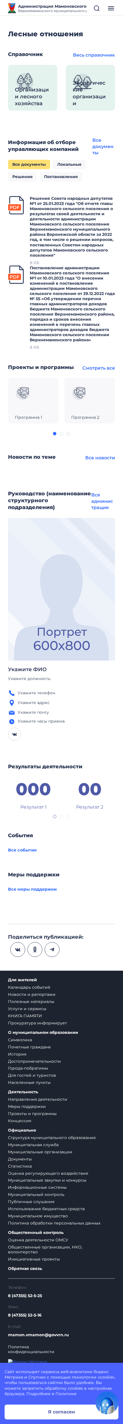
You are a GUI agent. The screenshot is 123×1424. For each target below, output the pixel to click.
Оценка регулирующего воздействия (48, 1173)
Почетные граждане (29, 1047)
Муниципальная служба (33, 1144)
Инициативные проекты (34, 1259)
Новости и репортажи (31, 994)
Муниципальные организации (40, 1151)
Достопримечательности (34, 1061)
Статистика (20, 1166)
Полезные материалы (31, 1001)
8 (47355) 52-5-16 (24, 1315)
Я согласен (61, 1412)
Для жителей (22, 980)
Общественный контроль (36, 1232)
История (17, 1054)
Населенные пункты (29, 1082)
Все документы (103, 146)
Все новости (100, 457)
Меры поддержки (27, 1106)
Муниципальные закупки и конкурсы (47, 1180)
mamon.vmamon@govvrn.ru (38, 1335)
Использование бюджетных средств (46, 1208)
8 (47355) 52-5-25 (25, 1295)
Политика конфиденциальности (31, 1349)
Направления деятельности (37, 1099)
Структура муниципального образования (52, 1137)
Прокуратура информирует (37, 1023)
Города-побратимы (28, 1068)
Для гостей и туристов (32, 1075)
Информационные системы (37, 1187)
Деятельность (23, 1092)
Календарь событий (29, 987)
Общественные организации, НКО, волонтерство (45, 1249)
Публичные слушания (31, 1201)
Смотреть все (98, 368)
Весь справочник (94, 55)
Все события (22, 850)
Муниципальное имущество (38, 1215)
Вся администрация (102, 501)
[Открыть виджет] (107, 1402)
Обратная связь (25, 1268)
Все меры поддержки (32, 889)
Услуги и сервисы (27, 1008)
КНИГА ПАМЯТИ (25, 1015)
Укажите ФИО (27, 669)
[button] (54, 433)
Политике (66, 1393)
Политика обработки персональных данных (54, 1223)
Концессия (19, 1120)
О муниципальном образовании (43, 1032)
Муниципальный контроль (36, 1194)
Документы (20, 1159)
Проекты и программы (32, 1113)
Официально (22, 1130)
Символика (20, 1039)
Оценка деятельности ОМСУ (38, 1239)
